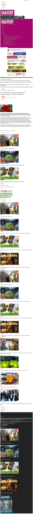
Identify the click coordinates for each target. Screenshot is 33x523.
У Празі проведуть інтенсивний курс (6, 492)
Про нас (3, 1)
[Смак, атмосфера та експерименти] (9, 440)
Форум (3, 6)
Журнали (3, 45)
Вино (2, 27)
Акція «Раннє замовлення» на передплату (7, 476)
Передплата (4, 5)
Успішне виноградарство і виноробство (8, 40)
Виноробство (6, 163)
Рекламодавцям (4, 4)
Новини (3, 89)
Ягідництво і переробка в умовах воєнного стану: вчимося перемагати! (12, 37)
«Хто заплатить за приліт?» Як (5, 459)
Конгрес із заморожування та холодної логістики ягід (10, 44)
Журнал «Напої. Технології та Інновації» (8, 97)
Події (2, 33)
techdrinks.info (7, 421)
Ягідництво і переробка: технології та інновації (9, 38)
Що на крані (5, 29)
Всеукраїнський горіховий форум (7, 43)
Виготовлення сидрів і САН (8, 179)
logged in (5, 186)
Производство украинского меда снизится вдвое (8, 386)
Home (3, 88)
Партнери (3, 3)
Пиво (2, 28)
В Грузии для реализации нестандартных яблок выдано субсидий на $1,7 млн (13, 370)
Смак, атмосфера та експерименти (7, 148)
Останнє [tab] (3, 199)
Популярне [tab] (4, 200)
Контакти (3, 2)
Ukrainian (26, 0)
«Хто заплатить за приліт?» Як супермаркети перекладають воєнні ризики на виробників (15, 80)
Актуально (2, 163)
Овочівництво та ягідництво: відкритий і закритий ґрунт (10, 39)
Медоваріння (3, 32)
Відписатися (3, 409)
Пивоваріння (5, 146)
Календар (5, 34)
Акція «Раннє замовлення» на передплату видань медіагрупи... (12, 181)
